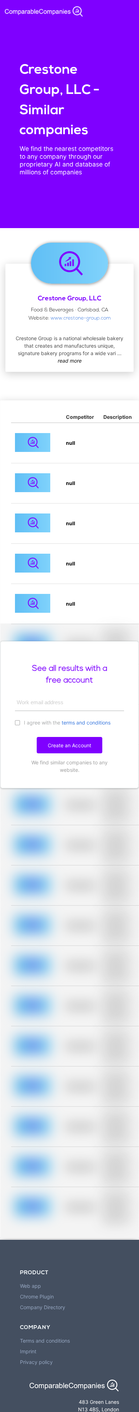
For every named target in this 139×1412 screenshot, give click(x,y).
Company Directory (42, 1307)
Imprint (28, 1351)
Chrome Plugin (37, 1297)
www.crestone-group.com (81, 318)
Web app (30, 1286)
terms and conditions (86, 723)
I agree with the (66, 723)
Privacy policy (36, 1362)
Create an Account (69, 745)
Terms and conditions (45, 1341)
